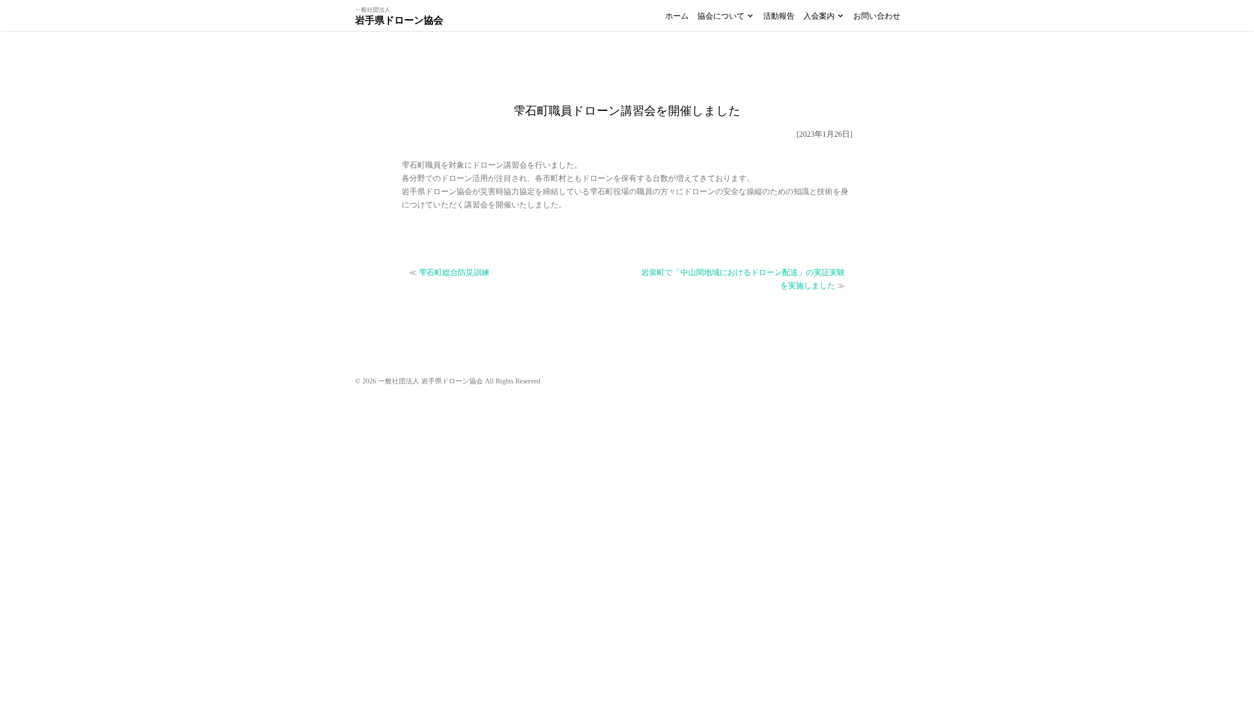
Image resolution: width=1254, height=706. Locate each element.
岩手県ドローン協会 (399, 20)
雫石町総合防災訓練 (454, 272)
